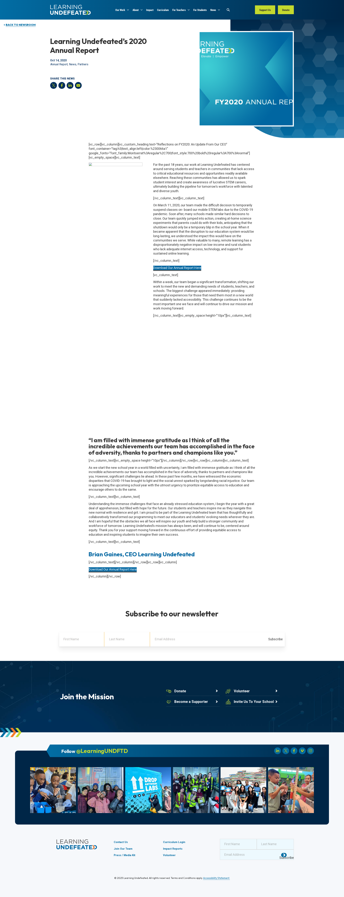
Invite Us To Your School (254, 701)
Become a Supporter (191, 701)
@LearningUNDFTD (102, 750)
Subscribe (275, 639)
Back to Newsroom (21, 25)
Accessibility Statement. (216, 878)
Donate (180, 691)
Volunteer (242, 691)
